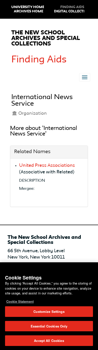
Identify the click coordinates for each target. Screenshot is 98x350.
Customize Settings (48, 311)
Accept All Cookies (49, 340)
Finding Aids (39, 60)
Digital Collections (73, 11)
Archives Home (28, 11)
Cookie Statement (20, 301)
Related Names (32, 152)
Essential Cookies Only (49, 326)
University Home (27, 7)
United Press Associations (47, 166)
